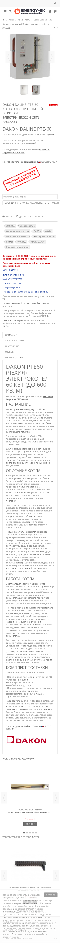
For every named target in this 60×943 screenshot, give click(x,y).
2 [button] (27, 833)
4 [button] (33, 833)
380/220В (10, 225)
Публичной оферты (38, 925)
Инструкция (12, 346)
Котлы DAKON (38, 241)
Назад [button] (9, 57)
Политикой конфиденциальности (37, 928)
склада (29, 296)
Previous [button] (4, 797)
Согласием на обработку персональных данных (24, 933)
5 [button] (36, 833)
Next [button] (56, 797)
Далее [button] (51, 57)
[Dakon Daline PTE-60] (24, 90)
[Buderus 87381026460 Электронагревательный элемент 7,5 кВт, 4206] (30, 787)
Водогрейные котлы (45, 236)
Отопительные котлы (17, 231)
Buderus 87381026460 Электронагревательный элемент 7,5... (30, 811)
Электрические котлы (18, 236)
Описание (11, 334)
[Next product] (57, 27)
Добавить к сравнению (31, 216)
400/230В (21, 241)
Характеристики (14, 340)
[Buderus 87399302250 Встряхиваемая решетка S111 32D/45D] (30, 864)
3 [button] (30, 833)
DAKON (37, 231)
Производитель (14, 357)
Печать (10, 216)
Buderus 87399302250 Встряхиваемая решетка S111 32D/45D (30, 889)
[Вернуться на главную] (3, 20)
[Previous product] (55, 27)
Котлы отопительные (17, 246)
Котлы (9, 241)
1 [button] (24, 833)
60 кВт (48, 231)
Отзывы (9, 351)
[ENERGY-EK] (30, 11)
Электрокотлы (27, 225)
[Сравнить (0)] (55, 3)
